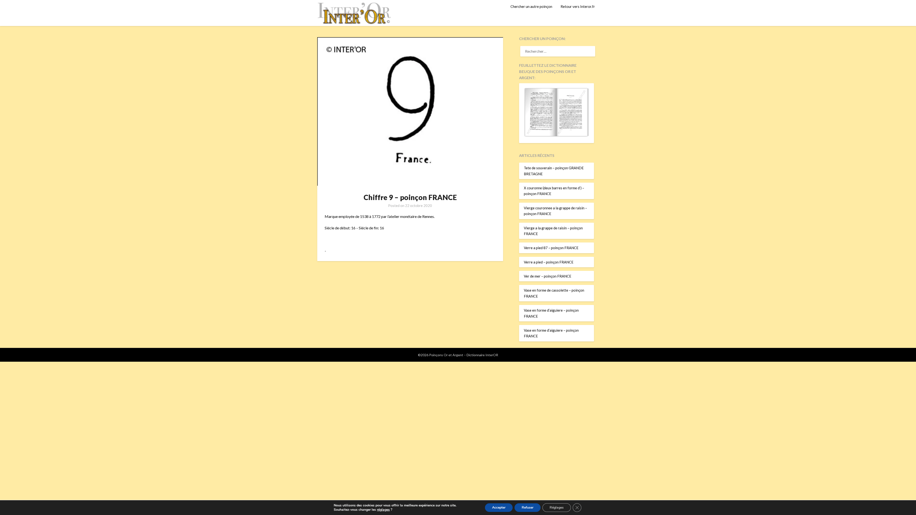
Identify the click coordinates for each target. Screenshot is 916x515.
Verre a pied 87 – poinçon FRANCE (551, 248)
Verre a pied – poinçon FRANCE (548, 262)
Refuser (527, 507)
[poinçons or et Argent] (556, 135)
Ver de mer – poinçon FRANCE (547, 276)
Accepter (498, 507)
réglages (383, 510)
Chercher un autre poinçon (531, 6)
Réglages (557, 507)
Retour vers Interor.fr (578, 6)
